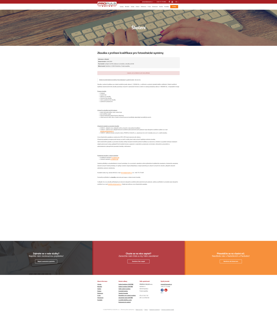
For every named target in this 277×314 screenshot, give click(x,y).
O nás (149, 6)
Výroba (121, 6)
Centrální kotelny (123, 291)
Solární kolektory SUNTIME (126, 284)
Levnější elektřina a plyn (125, 300)
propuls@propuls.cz (147, 1)
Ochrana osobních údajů (167, 309)
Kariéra (161, 6)
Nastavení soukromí (154, 309)
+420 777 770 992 (161, 1)
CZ (176, 1)
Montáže (127, 6)
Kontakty (166, 6)
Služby (132, 6)
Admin (146, 309)
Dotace (137, 6)
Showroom (155, 6)
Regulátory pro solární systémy (127, 295)
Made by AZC (139, 309)
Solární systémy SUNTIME (126, 286)
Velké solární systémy (124, 288)
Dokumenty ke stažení (125, 302)
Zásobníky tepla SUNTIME (126, 297)
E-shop (174, 6)
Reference (143, 6)
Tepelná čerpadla (123, 293)
